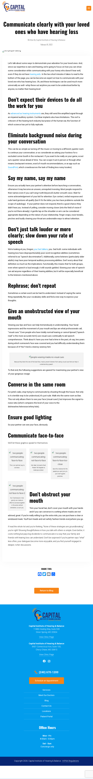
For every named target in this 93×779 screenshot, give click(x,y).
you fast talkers (41, 249)
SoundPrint (13, 167)
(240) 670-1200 (48, 672)
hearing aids (35, 74)
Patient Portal (46, 716)
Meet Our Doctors (46, 695)
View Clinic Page (46, 637)
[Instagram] (49, 661)
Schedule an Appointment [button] (46, 680)
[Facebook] (44, 661)
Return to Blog (46, 590)
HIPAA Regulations (70, 761)
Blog (47, 700)
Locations (46, 711)
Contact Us (46, 706)
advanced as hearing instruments (26, 113)
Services (46, 690)
